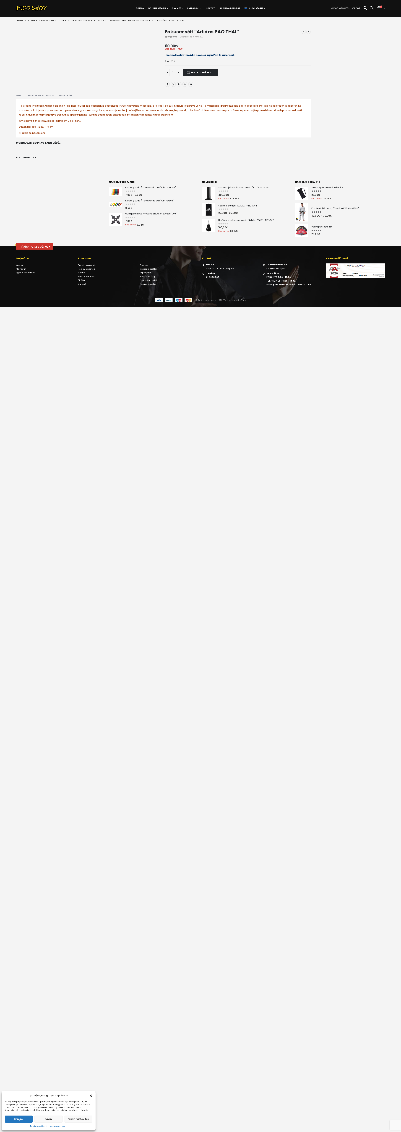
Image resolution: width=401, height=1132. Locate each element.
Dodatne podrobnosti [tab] (40, 95)
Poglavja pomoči (86, 268)
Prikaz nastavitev (78, 1119)
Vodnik (81, 272)
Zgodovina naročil (25, 272)
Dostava (144, 265)
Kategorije (193, 8)
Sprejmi (18, 1119)
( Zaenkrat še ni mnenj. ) (191, 36)
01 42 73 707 (40, 247)
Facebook (167, 84)
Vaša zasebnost (57, 1126)
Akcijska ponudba (230, 8)
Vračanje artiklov (148, 268)
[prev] (304, 32)
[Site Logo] (31, 8)
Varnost (82, 283)
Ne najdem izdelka (149, 280)
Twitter (173, 84)
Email (190, 84)
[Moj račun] (364, 8)
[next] (308, 32)
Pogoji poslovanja (87, 265)
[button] (90, 1095)
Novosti (210, 8)
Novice (334, 8)
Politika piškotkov (148, 283)
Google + (184, 84)
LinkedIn (179, 84)
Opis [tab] (18, 95)
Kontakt (356, 8)
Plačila (81, 280)
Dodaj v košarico (202, 72)
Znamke (176, 8)
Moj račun (21, 268)
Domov (140, 8)
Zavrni (48, 1119)
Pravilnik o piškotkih (39, 1126)
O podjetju (344, 8)
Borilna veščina (157, 8)
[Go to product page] (115, 191)
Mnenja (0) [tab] (65, 95)
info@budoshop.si (275, 268)
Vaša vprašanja (148, 276)
